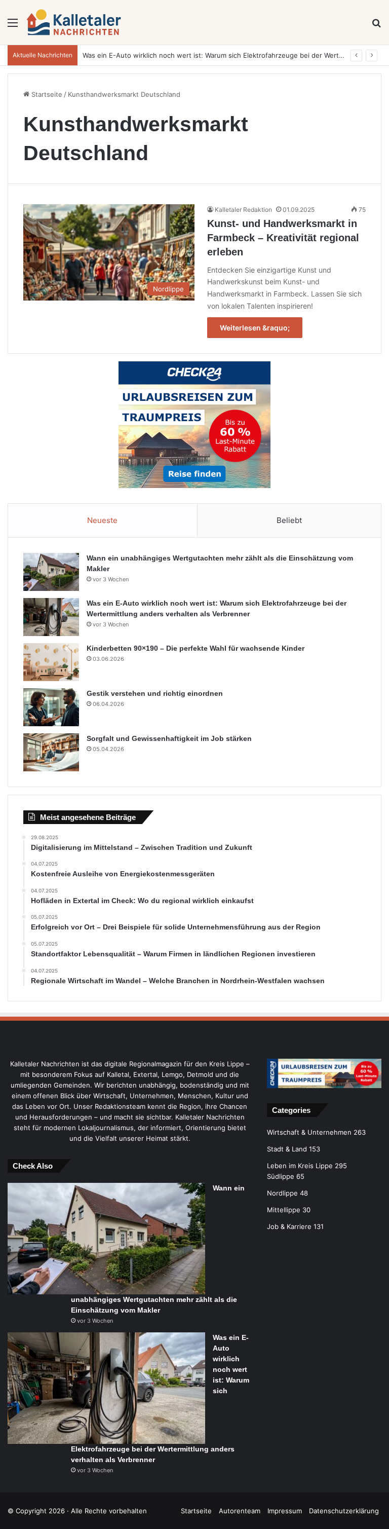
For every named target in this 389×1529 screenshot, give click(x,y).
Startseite (45, 94)
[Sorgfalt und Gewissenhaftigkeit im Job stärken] (51, 752)
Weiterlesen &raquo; (255, 327)
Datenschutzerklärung (344, 1511)
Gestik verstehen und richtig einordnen (155, 693)
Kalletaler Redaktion (243, 209)
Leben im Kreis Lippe (300, 1166)
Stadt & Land (287, 1149)
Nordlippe (282, 1193)
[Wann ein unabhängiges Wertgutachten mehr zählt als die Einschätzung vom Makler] (51, 572)
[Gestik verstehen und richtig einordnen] (51, 707)
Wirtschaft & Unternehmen (309, 1132)
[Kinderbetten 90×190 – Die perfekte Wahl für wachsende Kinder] (51, 662)
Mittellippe (283, 1210)
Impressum (284, 1511)
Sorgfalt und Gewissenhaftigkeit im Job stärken (169, 738)
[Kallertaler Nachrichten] (74, 22)
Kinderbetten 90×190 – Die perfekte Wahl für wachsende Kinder (195, 648)
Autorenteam (239, 1511)
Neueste (102, 520)
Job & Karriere (289, 1226)
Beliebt (289, 520)
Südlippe (280, 1176)
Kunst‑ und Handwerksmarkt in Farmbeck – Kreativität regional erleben (283, 237)
